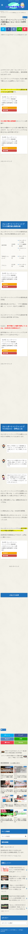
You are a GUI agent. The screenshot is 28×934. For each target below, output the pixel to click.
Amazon (5, 107)
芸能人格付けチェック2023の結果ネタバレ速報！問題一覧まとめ (17, 878)
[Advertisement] (14, 52)
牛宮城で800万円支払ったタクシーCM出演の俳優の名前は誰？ (17, 869)
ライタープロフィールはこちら (11, 856)
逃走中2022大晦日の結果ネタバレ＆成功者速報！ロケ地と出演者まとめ (17, 898)
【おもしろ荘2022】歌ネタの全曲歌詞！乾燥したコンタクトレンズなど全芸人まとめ (13, 908)
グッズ (3, 729)
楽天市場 (5, 110)
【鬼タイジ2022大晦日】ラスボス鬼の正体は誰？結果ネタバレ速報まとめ (13, 888)
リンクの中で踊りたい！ (13, 929)
